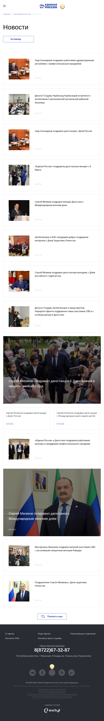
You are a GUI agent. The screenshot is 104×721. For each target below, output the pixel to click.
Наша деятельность (22, 14)
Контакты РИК (12, 638)
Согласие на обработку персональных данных (52, 697)
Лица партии (44, 634)
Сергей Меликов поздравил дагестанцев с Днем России (26, 414)
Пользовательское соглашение (52, 689)
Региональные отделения (82, 634)
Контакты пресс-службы (49, 638)
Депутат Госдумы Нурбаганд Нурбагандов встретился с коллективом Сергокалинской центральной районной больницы (63, 99)
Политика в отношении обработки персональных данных (52, 694)
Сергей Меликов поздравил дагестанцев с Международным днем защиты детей (77, 414)
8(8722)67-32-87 (52, 650)
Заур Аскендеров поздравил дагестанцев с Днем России (63, 131)
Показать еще (55, 616)
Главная (6, 14)
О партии (9, 634)
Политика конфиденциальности (52, 692)
